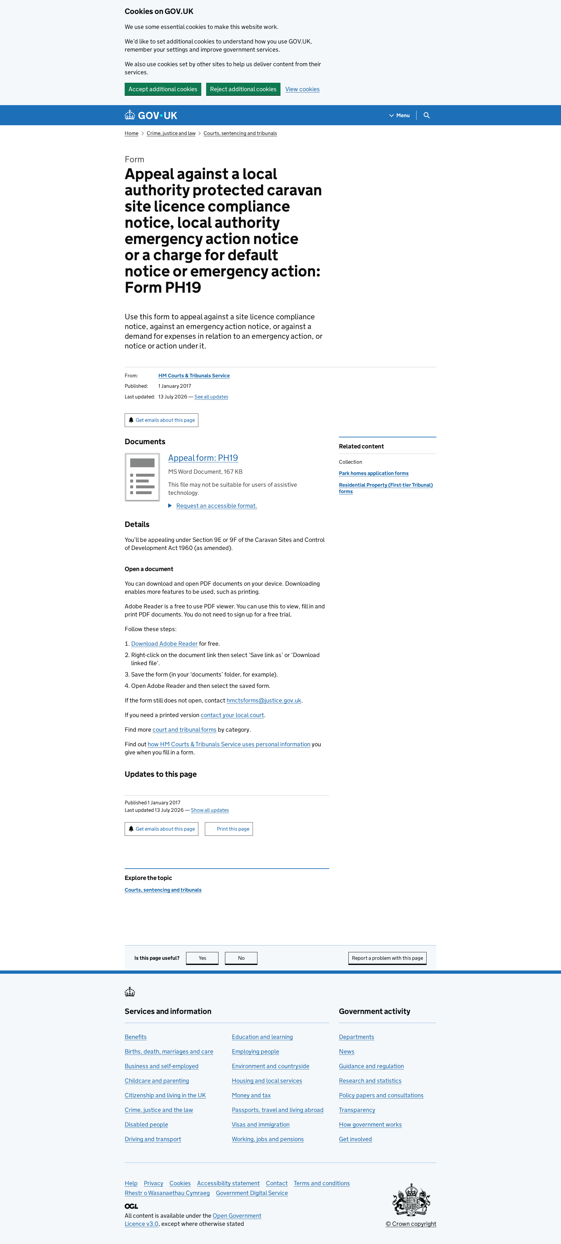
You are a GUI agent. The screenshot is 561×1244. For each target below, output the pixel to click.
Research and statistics (370, 1080)
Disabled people (146, 1124)
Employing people (255, 1051)
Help (131, 1183)
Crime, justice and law (171, 133)
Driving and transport (153, 1139)
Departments (356, 1037)
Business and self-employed (162, 1066)
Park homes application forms (374, 473)
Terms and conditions (322, 1183)
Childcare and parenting (157, 1080)
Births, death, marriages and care (169, 1051)
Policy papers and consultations (381, 1095)
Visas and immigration (261, 1124)
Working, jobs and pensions (268, 1139)
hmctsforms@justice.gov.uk (264, 700)
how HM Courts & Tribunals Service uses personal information (229, 744)
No (247, 958)
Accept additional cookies (163, 89)
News (347, 1051)
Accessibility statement (228, 1183)
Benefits (136, 1037)
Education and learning (262, 1037)
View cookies (302, 89)
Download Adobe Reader (164, 643)
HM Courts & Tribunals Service (194, 375)
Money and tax (251, 1095)
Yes (208, 958)
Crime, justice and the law (159, 1110)
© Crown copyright (411, 1223)
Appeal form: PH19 (203, 457)
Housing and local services (267, 1080)
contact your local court (232, 715)
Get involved (355, 1139)
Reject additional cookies (243, 89)
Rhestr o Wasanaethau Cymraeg (167, 1193)
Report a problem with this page (387, 958)
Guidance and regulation (371, 1066)
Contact (277, 1183)
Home (131, 133)
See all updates (211, 397)
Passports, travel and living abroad (278, 1110)
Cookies (180, 1183)
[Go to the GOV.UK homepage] (151, 115)
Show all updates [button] (210, 810)
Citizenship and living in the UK (165, 1095)
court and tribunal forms (185, 729)
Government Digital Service (252, 1193)
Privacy (153, 1183)
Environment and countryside (270, 1066)
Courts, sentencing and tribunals (240, 133)
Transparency (357, 1110)
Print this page (233, 829)
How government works (370, 1124)
